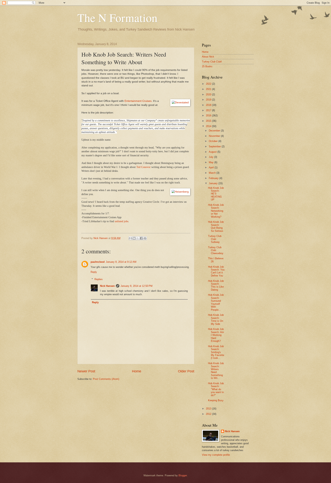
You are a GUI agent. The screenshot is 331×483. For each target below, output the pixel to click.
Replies (98, 279)
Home (136, 371)
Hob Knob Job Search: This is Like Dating (216, 285)
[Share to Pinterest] (145, 238)
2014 (209, 126)
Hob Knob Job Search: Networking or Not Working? (216, 210)
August (213, 151)
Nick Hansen (107, 285)
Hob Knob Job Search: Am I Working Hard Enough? (216, 335)
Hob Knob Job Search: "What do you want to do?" (216, 389)
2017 (209, 110)
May (211, 162)
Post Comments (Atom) (106, 379)
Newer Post (86, 371)
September (215, 146)
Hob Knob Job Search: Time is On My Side (216, 319)
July (211, 157)
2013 (209, 408)
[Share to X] (138, 238)
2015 (209, 120)
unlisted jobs (121, 221)
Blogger (183, 475)
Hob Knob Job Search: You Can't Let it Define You (216, 271)
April (212, 167)
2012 (209, 413)
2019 (209, 99)
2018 (209, 105)
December (215, 130)
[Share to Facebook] (141, 238)
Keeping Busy (216, 400)
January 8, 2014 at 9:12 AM (121, 261)
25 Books (207, 66)
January (213, 183)
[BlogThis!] (134, 238)
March (212, 172)
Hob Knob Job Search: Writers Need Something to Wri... (216, 370)
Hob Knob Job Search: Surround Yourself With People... (216, 302)
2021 (209, 89)
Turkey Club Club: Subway (214, 239)
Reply (94, 272)
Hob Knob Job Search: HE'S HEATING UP (216, 193)
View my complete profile (216, 454)
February (214, 178)
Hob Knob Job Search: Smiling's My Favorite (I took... (216, 352)
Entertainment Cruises (138, 101)
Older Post (186, 371)
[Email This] (130, 238)
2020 (209, 94)
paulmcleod (98, 261)
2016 (209, 115)
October (213, 141)
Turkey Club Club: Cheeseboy (215, 250)
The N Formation (117, 17)
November (215, 136)
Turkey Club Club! (212, 61)
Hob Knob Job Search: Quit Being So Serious (216, 226)
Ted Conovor (143, 167)
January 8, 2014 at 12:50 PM (136, 285)
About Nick (208, 56)
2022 (209, 83)
